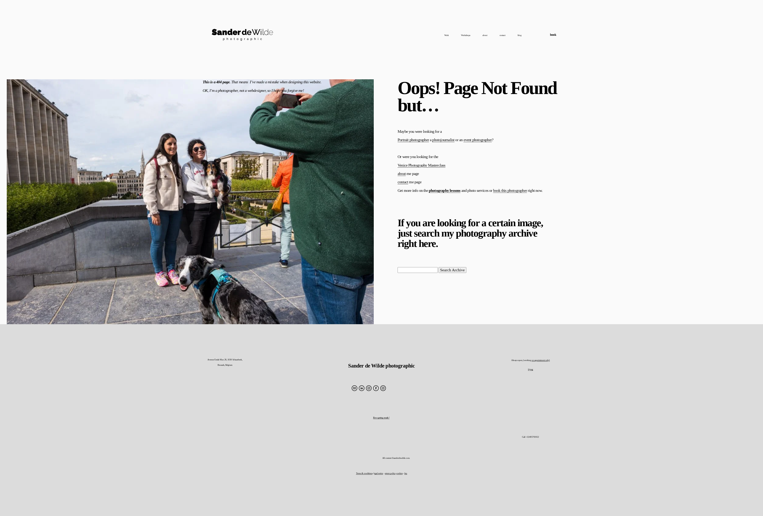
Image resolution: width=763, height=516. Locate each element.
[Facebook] (376, 388)
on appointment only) (541, 360)
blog (519, 35)
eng (531, 369)
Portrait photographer (413, 140)
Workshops (465, 35)
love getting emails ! (381, 417)
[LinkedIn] (361, 388)
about (484, 35)
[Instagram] (369, 388)
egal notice (378, 473)
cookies (399, 473)
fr (528, 369)
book (553, 34)
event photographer (478, 140)
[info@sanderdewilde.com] (354, 388)
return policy (390, 473)
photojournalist (443, 140)
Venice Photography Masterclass (421, 165)
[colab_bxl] (383, 388)
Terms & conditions (364, 473)
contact (502, 35)
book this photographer (510, 190)
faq (405, 473)
